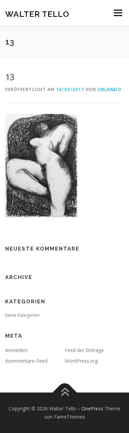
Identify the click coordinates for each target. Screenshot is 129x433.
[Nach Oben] (64, 393)
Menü (117, 13)
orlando (110, 89)
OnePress (92, 408)
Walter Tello (37, 13)
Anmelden (16, 350)
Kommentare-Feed (26, 361)
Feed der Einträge (84, 350)
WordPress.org (81, 361)
